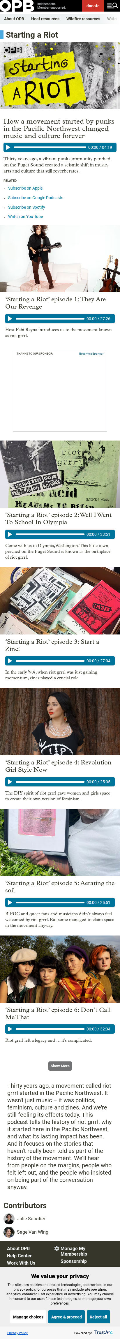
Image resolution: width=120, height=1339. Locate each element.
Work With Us (21, 1263)
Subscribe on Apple (25, 188)
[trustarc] (103, 1333)
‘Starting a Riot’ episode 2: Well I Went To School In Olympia (58, 518)
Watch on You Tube (25, 216)
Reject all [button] (98, 1317)
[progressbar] (50, 147)
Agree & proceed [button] (66, 1317)
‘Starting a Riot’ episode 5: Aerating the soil (59, 886)
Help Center (19, 1256)
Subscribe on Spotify (26, 207)
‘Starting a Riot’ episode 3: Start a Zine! (52, 645)
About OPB (14, 18)
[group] (60, 147)
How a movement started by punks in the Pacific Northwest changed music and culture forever (58, 128)
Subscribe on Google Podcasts (35, 197)
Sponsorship (74, 1261)
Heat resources (45, 18)
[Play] (8, 147)
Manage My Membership (74, 1251)
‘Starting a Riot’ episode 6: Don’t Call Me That (58, 1013)
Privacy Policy (17, 1333)
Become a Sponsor (91, 353)
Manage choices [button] (28, 1317)
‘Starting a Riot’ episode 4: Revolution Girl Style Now (58, 766)
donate (93, 5)
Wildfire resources (83, 18)
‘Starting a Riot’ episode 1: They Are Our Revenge (55, 303)
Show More (60, 1066)
